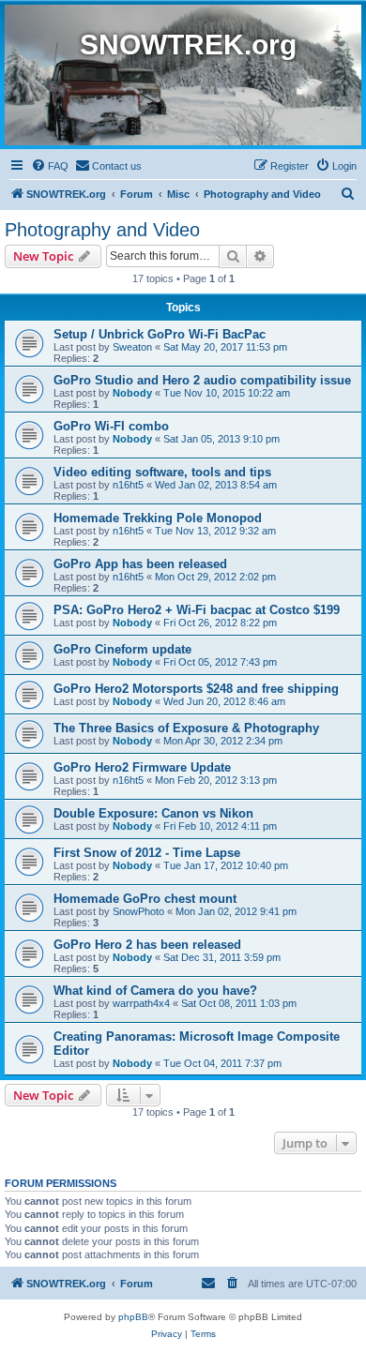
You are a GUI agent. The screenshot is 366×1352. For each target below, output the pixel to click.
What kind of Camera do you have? (155, 991)
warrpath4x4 (141, 1003)
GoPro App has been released (140, 564)
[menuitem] (50, 166)
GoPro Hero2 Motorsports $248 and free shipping (196, 689)
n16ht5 (128, 484)
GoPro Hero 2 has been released (147, 945)
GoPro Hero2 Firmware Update (142, 767)
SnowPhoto (138, 911)
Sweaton (132, 347)
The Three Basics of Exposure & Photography (186, 728)
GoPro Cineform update (122, 649)
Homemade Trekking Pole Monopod (157, 518)
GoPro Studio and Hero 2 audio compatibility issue (202, 380)
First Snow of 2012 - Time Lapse (146, 853)
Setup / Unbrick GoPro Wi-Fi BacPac (159, 334)
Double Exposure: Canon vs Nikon (153, 813)
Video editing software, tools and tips (162, 472)
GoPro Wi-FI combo (111, 426)
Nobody (132, 392)
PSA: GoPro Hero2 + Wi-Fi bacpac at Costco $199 (196, 610)
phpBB (133, 1317)
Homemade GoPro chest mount (144, 899)
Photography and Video (102, 229)
